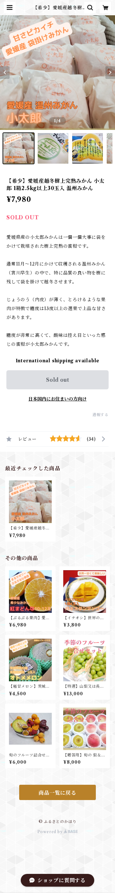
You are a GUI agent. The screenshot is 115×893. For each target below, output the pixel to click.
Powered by (50, 831)
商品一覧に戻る (57, 793)
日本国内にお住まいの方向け (57, 399)
